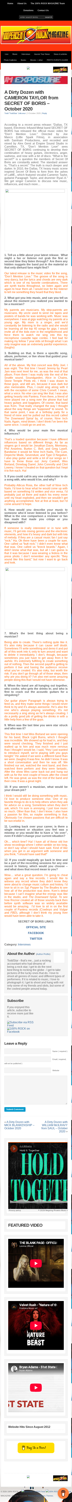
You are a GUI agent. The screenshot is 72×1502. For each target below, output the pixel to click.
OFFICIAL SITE (36, 927)
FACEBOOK (36, 933)
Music (14, 54)
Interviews (25, 54)
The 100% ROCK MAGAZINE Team (48, 3)
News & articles (60, 54)
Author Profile (43, 954)
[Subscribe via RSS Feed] (21, 1024)
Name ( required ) (59, 1051)
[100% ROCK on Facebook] (21, 1030)
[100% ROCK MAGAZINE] (36, 43)
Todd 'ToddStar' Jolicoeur (15, 113)
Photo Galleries (10, 60)
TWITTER (36, 938)
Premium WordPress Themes (40, 1496)
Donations (28, 10)
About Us (22, 3)
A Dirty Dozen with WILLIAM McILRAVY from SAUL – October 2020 (54, 1127)
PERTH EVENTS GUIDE (57, 60)
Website (55, 1070)
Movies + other (36, 60)
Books (23, 60)
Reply (44, 113)
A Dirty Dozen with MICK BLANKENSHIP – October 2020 (19, 1125)
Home (10, 3)
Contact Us (43, 10)
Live (6, 54)
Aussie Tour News (42, 54)
